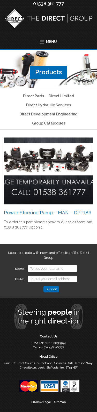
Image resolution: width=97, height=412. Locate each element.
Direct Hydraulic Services (48, 105)
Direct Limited (61, 96)
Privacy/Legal (41, 402)
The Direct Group (48, 21)
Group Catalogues (48, 123)
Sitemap (60, 402)
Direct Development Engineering (48, 114)
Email (19, 279)
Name (20, 269)
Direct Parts (33, 96)
